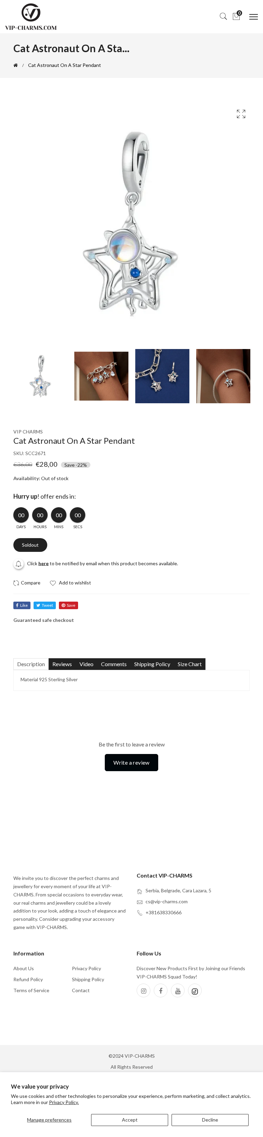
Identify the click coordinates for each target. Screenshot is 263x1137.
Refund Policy (28, 979)
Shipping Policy (88, 979)
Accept (130, 1120)
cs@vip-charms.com (167, 901)
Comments (114, 664)
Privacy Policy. (64, 1102)
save (71, 605)
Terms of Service (31, 990)
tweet (47, 605)
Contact (81, 990)
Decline (210, 1120)
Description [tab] (31, 664)
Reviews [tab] (62, 664)
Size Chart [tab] (190, 664)
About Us (23, 968)
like (24, 605)
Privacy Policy (86, 968)
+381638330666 (163, 912)
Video (86, 664)
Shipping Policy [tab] (152, 664)
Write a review (131, 762)
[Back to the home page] (15, 65)
